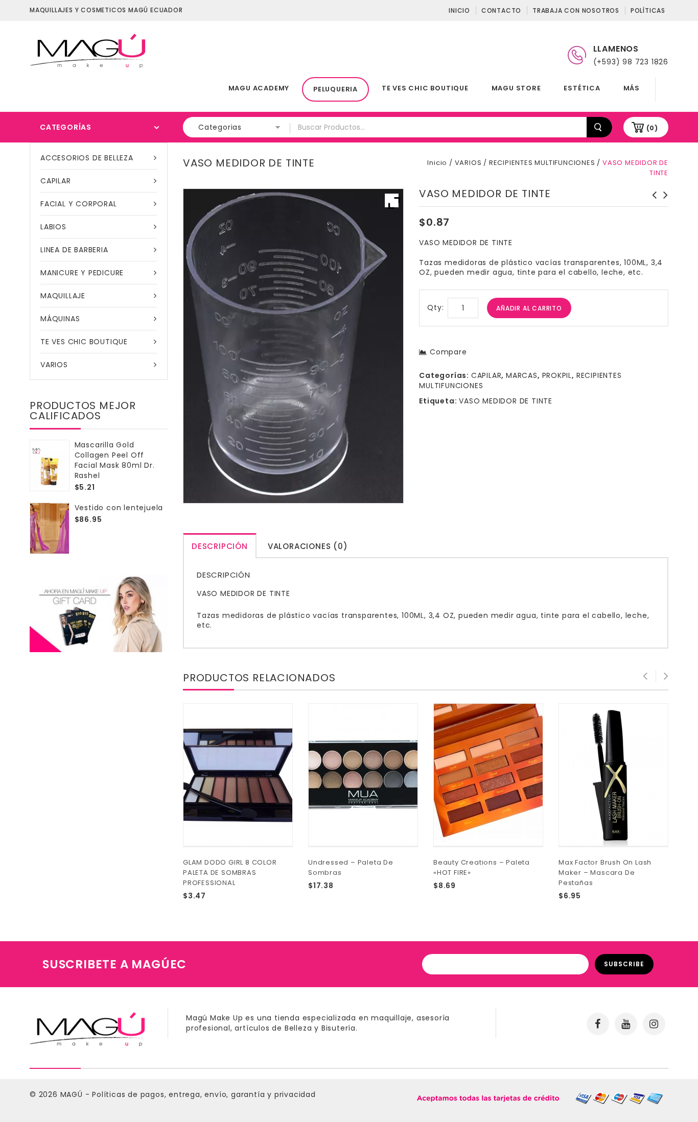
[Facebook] (598, 1024)
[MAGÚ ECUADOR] (88, 50)
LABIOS (53, 227)
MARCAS (522, 375)
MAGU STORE (516, 88)
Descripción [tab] (220, 546)
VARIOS (54, 365)
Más (631, 88)
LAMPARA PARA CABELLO (662, 200)
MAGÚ (72, 1094)
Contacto (501, 10)
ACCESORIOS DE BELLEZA (86, 158)
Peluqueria (335, 89)
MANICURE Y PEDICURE (82, 273)
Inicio (459, 10)
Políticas (648, 10)
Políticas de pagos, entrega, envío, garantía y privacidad (204, 1094)
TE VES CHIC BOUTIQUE (425, 88)
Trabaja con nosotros (575, 10)
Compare (448, 352)
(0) (652, 128)
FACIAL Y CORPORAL (78, 204)
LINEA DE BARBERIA (74, 250)
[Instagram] (654, 1024)
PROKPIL (557, 375)
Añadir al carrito (529, 308)
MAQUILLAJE (62, 296)
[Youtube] (626, 1024)
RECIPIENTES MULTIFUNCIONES (542, 163)
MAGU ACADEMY (259, 88)
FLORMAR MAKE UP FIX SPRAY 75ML (651, 205)
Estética (582, 88)
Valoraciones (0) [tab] (308, 546)
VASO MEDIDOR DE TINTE (505, 401)
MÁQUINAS (60, 319)
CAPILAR (55, 181)
